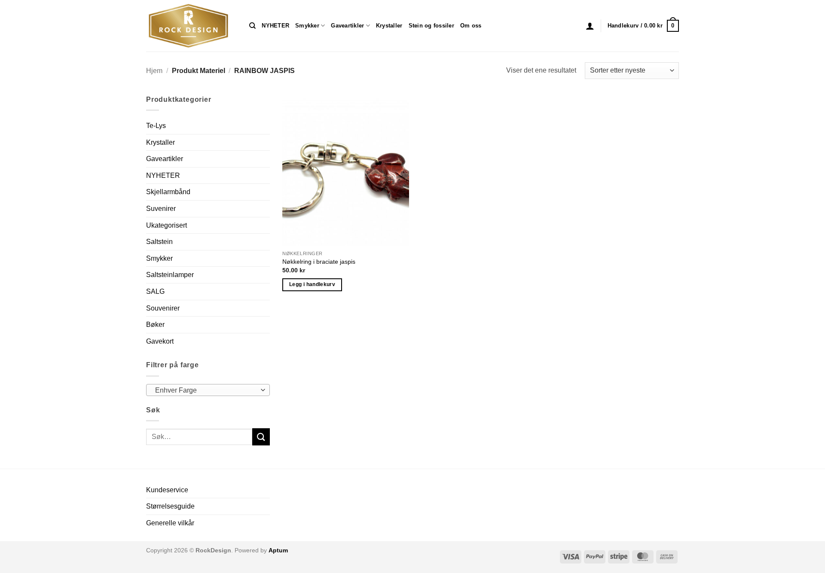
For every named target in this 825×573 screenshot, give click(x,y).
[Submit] (260, 436)
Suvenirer (161, 208)
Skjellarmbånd (168, 191)
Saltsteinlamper (170, 274)
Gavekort (160, 341)
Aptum (278, 550)
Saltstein (159, 241)
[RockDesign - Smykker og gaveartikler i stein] (191, 26)
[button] (590, 25)
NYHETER (275, 25)
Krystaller (389, 25)
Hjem (154, 70)
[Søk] (252, 26)
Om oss (471, 25)
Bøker (155, 324)
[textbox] (206, 390)
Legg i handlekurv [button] (312, 284)
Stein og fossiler (431, 25)
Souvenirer (163, 308)
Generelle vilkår (170, 523)
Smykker (307, 25)
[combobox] (208, 390)
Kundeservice (167, 490)
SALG (155, 291)
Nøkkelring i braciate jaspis (318, 261)
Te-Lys (156, 125)
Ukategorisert (166, 225)
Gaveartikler (347, 25)
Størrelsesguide (170, 506)
